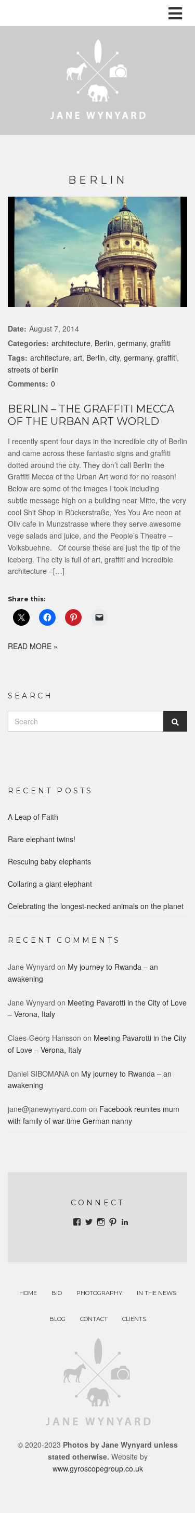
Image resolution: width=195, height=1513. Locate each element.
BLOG (57, 1319)
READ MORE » (33, 646)
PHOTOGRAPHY (99, 1293)
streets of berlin (33, 369)
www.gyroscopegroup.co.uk (98, 1468)
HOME (28, 1293)
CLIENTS (134, 1319)
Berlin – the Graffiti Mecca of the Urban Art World (91, 415)
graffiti (160, 343)
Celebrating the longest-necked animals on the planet (96, 906)
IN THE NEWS (156, 1293)
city (114, 357)
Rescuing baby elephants (49, 861)
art (77, 357)
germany (132, 343)
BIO (56, 1293)
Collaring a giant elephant (50, 883)
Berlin (104, 343)
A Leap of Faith (33, 816)
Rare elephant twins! (41, 839)
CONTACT (94, 1319)
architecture (70, 343)
